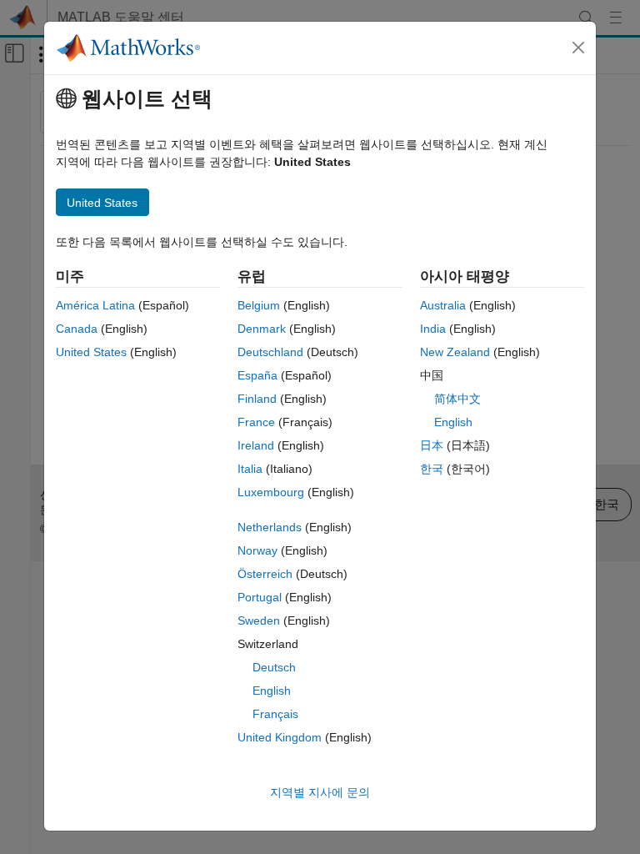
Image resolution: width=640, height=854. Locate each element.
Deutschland (270, 352)
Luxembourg (271, 492)
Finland (257, 398)
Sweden (259, 620)
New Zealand (455, 352)
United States (91, 352)
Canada (77, 328)
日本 (431, 445)
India (433, 328)
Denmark (262, 328)
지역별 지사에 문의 (320, 792)
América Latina (95, 305)
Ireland (256, 445)
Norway (258, 550)
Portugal (260, 597)
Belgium (259, 305)
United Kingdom (280, 737)
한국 (431, 468)
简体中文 (457, 398)
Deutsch (274, 667)
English (271, 690)
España (258, 375)
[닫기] (578, 47)
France (256, 422)
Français (275, 714)
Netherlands (270, 527)
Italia (250, 468)
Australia (443, 305)
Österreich (265, 573)
